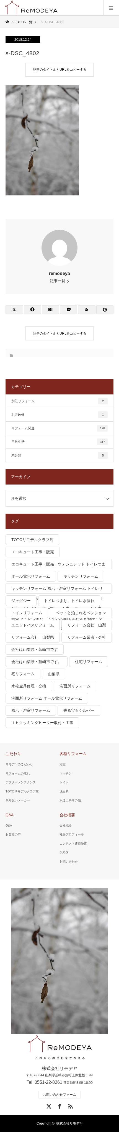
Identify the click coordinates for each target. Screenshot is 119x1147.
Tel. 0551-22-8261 (44, 1082)
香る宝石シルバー (78, 710)
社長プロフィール (72, 834)
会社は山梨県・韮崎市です (34, 649)
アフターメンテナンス (21, 782)
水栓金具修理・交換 (28, 686)
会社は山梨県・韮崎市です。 (36, 661)
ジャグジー (21, 600)
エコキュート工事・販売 (32, 552)
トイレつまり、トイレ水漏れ (69, 600)
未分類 (57, 455)
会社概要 (67, 815)
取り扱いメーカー (18, 800)
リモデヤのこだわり (19, 764)
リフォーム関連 (58, 428)
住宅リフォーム (88, 661)
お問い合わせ (69, 861)
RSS (70, 1105)
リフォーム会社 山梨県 (32, 637)
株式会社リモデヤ (69, 1123)
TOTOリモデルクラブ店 (32, 539)
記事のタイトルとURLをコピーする (59, 70)
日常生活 (58, 442)
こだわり (13, 753)
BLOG (64, 852)
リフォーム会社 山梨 (86, 625)
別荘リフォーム (57, 401)
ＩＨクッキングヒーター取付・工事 (42, 722)
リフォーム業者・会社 (86, 637)
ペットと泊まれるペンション (81, 613)
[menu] (111, 8)
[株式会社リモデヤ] (60, 1048)
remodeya (59, 273)
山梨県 (54, 674)
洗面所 (64, 791)
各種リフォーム (73, 753)
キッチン (66, 773)
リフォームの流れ (18, 773)
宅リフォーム (23, 674)
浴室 (63, 764)
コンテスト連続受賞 (73, 843)
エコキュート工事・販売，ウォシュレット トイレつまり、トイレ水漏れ (58, 565)
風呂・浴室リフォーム (30, 710)
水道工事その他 (70, 800)
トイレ (64, 782)
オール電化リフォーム (30, 576)
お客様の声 (13, 834)
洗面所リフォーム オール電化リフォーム (46, 698)
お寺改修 (57, 415)
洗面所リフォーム (75, 686)
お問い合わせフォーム (59, 1095)
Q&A (10, 815)
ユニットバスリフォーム (32, 625)
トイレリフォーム (26, 613)
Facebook (59, 1105)
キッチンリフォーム (80, 576)
